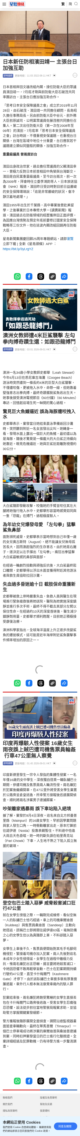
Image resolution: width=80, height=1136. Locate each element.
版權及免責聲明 (48, 1097)
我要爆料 (45, 1110)
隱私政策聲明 (10, 1110)
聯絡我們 (7, 1097)
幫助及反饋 (46, 1104)
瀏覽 (70, 239)
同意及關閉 (64, 1126)
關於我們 (7, 1104)
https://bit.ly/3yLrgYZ (18, 249)
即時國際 (8, 76)
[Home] (17, 4)
